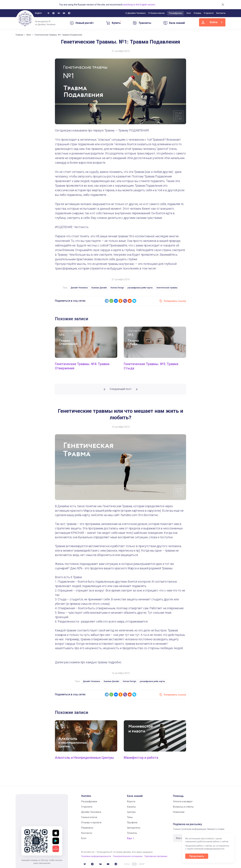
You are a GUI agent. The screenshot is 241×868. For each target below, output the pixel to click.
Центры (131, 812)
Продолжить (196, 856)
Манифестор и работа (141, 758)
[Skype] (134, 301)
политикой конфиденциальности (208, 849)
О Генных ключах (156, 13)
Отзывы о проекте (91, 822)
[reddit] (130, 301)
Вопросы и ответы (183, 806)
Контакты (220, 13)
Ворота (131, 801)
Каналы (131, 806)
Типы (130, 817)
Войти (213, 22)
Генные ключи (89, 817)
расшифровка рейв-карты (140, 288)
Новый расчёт (85, 22)
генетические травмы (166, 288)
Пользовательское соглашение (127, 856)
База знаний (177, 22)
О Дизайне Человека (135, 13)
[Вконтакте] (58, 13)
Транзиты (145, 22)
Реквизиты (87, 827)
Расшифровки (175, 13)
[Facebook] (69, 13)
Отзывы (197, 13)
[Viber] (125, 301)
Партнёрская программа (155, 856)
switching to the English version (139, 4)
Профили (132, 822)
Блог (189, 13)
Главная (19, 35)
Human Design (117, 288)
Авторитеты (133, 827)
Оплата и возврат (182, 801)
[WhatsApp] (111, 301)
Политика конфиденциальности (96, 856)
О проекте (209, 13)
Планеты (132, 833)
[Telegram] (107, 301)
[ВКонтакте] (116, 301)
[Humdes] (25, 19)
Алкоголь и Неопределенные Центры (84, 758)
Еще (129, 838)
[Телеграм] (48, 13)
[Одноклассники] (120, 301)
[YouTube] (64, 13)
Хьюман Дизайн (99, 288)
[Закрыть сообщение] (222, 4)
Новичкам (178, 812)
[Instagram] (53, 13)
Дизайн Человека (79, 288)
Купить (116, 22)
